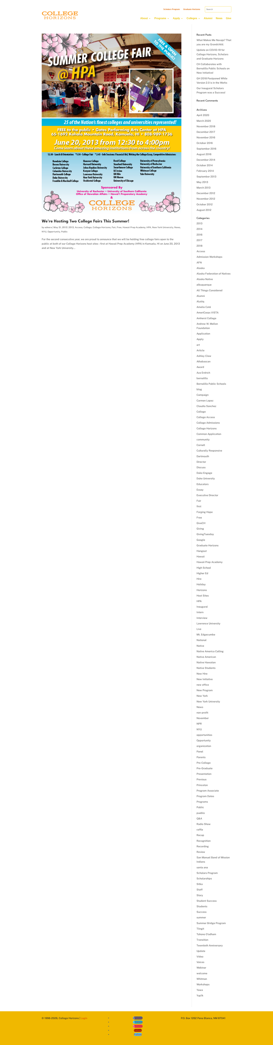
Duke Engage (204, 472)
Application (203, 333)
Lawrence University (208, 623)
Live (199, 629)
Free (119, 227)
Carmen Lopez (205, 400)
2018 (199, 245)
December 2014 (206, 159)
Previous (201, 779)
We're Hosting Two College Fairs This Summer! (85, 221)
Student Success (207, 900)
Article (200, 350)
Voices (200, 962)
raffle (200, 829)
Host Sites (203, 595)
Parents (201, 757)
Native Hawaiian (206, 662)
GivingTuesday (205, 534)
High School (204, 567)
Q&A (199, 818)
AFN (199, 262)
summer (201, 917)
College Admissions (208, 422)
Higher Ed (202, 573)
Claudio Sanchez (206, 406)
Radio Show (204, 824)
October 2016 (205, 143)
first (199, 506)
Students (202, 906)
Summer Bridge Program (211, 923)
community (203, 439)
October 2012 (205, 204)
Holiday (201, 584)
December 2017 (206, 131)
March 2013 (203, 187)
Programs (160, 18)
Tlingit (200, 928)
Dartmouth (203, 456)
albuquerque (204, 284)
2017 (199, 240)
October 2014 (205, 165)
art (198, 344)
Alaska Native (205, 279)
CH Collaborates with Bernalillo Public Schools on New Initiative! (213, 68)
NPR (199, 723)
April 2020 (203, 115)
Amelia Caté (204, 307)
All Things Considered (209, 290)
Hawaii (201, 556)
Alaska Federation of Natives (214, 273)
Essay (200, 489)
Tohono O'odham (206, 934)
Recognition (204, 840)
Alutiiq (200, 301)
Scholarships (204, 878)
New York (202, 695)
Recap (200, 835)
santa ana (202, 867)
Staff (200, 889)
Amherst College (206, 318)
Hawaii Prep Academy (134, 227)
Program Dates (205, 796)
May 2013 (202, 182)
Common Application (209, 434)
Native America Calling (210, 651)
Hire (199, 578)
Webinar (201, 967)
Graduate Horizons (191, 9)
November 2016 (206, 137)
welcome (202, 973)
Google (201, 539)
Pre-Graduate (204, 768)
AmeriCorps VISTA (207, 312)
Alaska (201, 268)
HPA (148, 227)
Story (200, 895)
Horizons (202, 590)
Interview (202, 617)
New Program (205, 690)
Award (200, 367)
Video (200, 956)
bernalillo (202, 378)
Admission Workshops (209, 256)
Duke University (206, 478)
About (144, 18)
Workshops (203, 984)
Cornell (201, 445)
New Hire (202, 673)
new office (203, 684)
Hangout (202, 550)
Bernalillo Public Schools (211, 383)
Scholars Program (171, 9)
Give (228, 18)
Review (201, 851)
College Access (206, 417)
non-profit (202, 712)
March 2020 (204, 120)
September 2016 (206, 148)
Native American (206, 656)
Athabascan (203, 361)
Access (78, 227)
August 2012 (204, 210)
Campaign (203, 394)
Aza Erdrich (203, 372)
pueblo (201, 813)
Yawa (200, 989)
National (201, 640)
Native (200, 645)
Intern (200, 612)
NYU (44, 231)
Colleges (192, 18)
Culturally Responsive (209, 450)
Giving (200, 528)
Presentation (204, 773)
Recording (203, 846)
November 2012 (206, 198)
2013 (71, 227)
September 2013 (206, 176)
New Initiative (205, 679)
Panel (200, 751)
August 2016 (204, 154)
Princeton (202, 785)
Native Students (206, 667)
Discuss (201, 467)
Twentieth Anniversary (210, 945)
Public (64, 231)
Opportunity (54, 231)
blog (199, 389)
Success (201, 911)
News (219, 18)
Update (201, 951)
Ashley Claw (204, 355)
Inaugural (202, 606)
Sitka (200, 884)
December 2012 (206, 193)
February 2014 (205, 170)
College (88, 227)
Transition (202, 939)
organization (204, 746)
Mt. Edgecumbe (206, 634)
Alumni (208, 18)
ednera (48, 227)
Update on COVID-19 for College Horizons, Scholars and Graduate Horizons (212, 54)
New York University (162, 227)
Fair (114, 227)
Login (84, 1018)
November (203, 718)
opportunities (204, 734)
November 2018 (206, 126)
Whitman (202, 978)
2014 (199, 228)
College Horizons (102, 227)
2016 (199, 234)
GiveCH (201, 523)
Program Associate (208, 790)
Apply (176, 18)
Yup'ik (200, 995)
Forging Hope (205, 512)
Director (201, 461)
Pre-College (204, 762)
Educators (203, 484)
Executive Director (207, 495)
